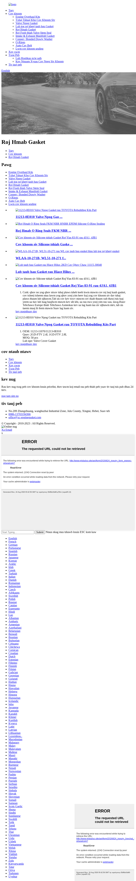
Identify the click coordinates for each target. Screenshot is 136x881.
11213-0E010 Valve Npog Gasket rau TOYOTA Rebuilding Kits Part (66, 324)
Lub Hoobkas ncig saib (29, 58)
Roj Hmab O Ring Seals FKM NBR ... (43, 230)
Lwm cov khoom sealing (29, 48)
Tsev (11, 10)
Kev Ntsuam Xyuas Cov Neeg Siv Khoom (40, 61)
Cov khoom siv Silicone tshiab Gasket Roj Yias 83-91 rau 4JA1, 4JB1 (66, 285)
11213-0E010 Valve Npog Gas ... (39, 217)
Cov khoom (15, 13)
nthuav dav (31, 311)
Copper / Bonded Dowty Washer (34, 39)
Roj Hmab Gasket (26, 29)
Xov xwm (14, 51)
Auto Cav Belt (24, 45)
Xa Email (6, 429)
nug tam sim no (10, 395)
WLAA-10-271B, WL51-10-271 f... (41, 258)
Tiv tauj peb (15, 64)
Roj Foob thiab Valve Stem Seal (33, 32)
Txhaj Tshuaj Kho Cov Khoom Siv (35, 19)
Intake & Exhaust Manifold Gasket (35, 35)
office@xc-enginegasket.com (24, 417)
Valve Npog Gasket (27, 23)
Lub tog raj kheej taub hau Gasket (34, 26)
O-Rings (20, 42)
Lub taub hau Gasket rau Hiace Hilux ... (45, 272)
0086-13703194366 (19, 414)
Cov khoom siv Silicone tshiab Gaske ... (44, 244)
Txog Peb (13, 55)
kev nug (20, 311)
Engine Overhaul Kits (28, 16)
